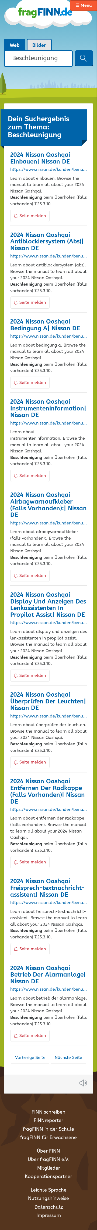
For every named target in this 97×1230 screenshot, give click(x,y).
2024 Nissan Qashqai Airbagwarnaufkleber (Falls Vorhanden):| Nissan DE (48, 505)
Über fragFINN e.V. (49, 1159)
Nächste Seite (68, 1057)
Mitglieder (48, 1168)
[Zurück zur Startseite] (48, 19)
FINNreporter (48, 1120)
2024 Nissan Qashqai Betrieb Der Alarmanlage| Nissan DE (48, 975)
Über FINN (48, 1151)
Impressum (48, 1215)
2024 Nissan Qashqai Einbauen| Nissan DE (40, 158)
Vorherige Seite (30, 1057)
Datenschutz (48, 1207)
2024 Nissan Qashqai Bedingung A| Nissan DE (45, 325)
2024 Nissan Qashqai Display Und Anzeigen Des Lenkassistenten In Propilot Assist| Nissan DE (48, 605)
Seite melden (32, 216)
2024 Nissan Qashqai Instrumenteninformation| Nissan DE (48, 408)
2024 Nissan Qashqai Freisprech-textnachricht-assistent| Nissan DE (47, 888)
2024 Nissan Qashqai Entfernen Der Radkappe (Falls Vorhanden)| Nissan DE (47, 791)
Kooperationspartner (48, 1176)
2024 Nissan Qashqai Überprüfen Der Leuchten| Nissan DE (48, 701)
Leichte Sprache (49, 1190)
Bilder (39, 45)
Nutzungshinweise (48, 1198)
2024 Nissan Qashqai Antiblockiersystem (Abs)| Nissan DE (47, 241)
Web (15, 45)
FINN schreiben (48, 1112)
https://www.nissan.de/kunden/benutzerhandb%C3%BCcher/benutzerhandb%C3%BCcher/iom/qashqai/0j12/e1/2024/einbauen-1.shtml (48, 170)
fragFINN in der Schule (48, 1129)
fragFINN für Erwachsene (48, 1137)
